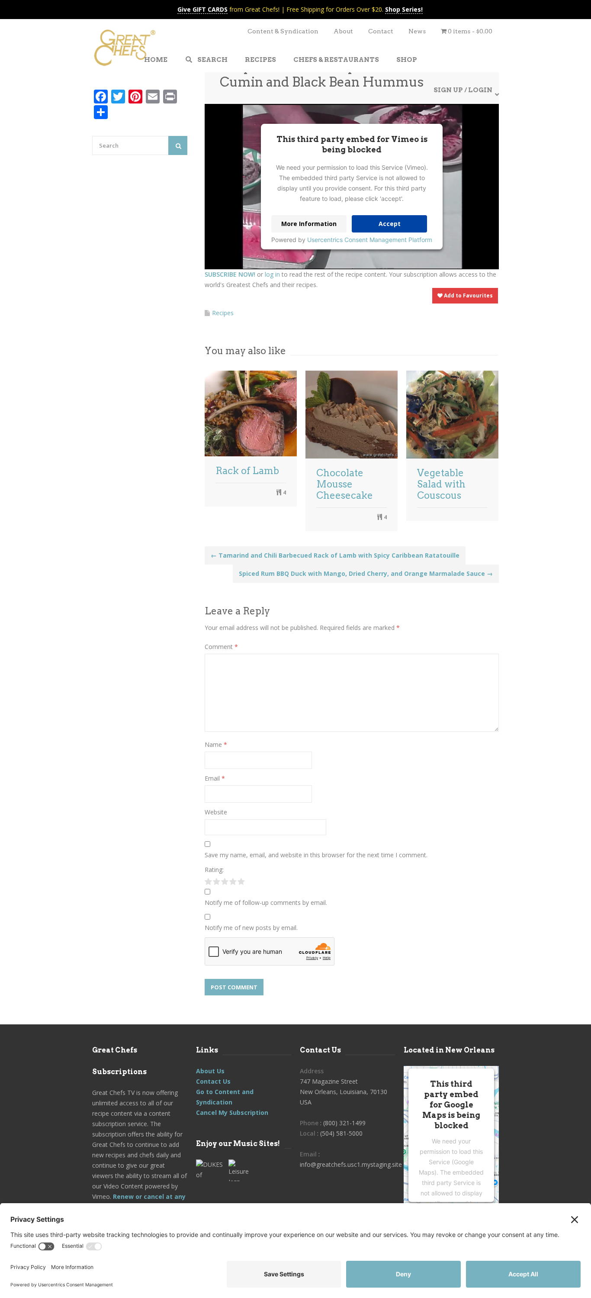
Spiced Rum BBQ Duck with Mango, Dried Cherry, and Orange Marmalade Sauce (366, 573)
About (343, 31)
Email (215, 778)
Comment (221, 647)
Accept (390, 224)
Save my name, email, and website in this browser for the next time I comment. (316, 855)
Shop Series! (404, 9)
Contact (380, 31)
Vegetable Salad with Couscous (441, 484)
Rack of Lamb (247, 470)
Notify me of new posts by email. (251, 927)
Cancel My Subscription (232, 1112)
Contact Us (213, 1081)
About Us (210, 1071)
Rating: (214, 869)
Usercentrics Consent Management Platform (369, 239)
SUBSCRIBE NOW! (230, 274)
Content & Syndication (282, 31)
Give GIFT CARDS (202, 9)
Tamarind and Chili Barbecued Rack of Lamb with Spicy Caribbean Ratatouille (335, 555)
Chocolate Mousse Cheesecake (344, 484)
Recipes (223, 313)
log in (272, 274)
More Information (309, 224)
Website (216, 812)
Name (216, 744)
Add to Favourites (468, 295)
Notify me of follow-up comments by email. (266, 902)
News (417, 31)
